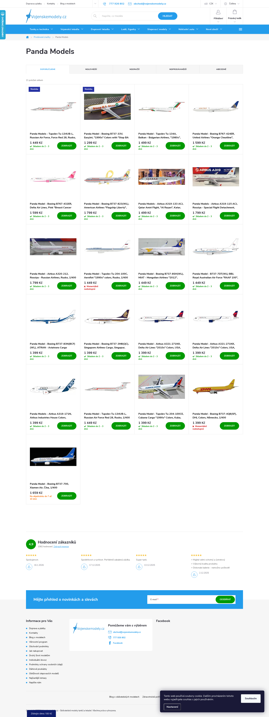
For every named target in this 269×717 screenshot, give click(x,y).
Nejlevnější (91, 69)
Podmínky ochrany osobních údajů (46, 664)
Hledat (167, 16)
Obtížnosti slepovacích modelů (44, 673)
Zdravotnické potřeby (152, 696)
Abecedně (221, 69)
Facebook (118, 643)
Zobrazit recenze (61, 546)
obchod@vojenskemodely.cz (127, 632)
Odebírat (225, 599)
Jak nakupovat (36, 650)
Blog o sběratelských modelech (124, 696)
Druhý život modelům (39, 655)
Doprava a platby (34, 3)
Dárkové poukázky (38, 669)
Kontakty (51, 3)
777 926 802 (119, 637)
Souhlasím (251, 698)
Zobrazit (66, 145)
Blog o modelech (67, 3)
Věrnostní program (38, 641)
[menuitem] (41, 29)
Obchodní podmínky (39, 646)
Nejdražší (134, 69)
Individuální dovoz (38, 659)
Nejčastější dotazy (38, 678)
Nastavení (172, 707)
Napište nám (35, 682)
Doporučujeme (47, 69)
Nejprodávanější (177, 69)
